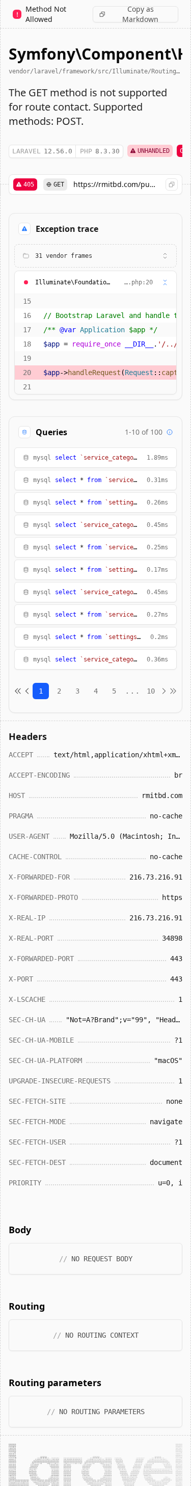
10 (151, 691)
